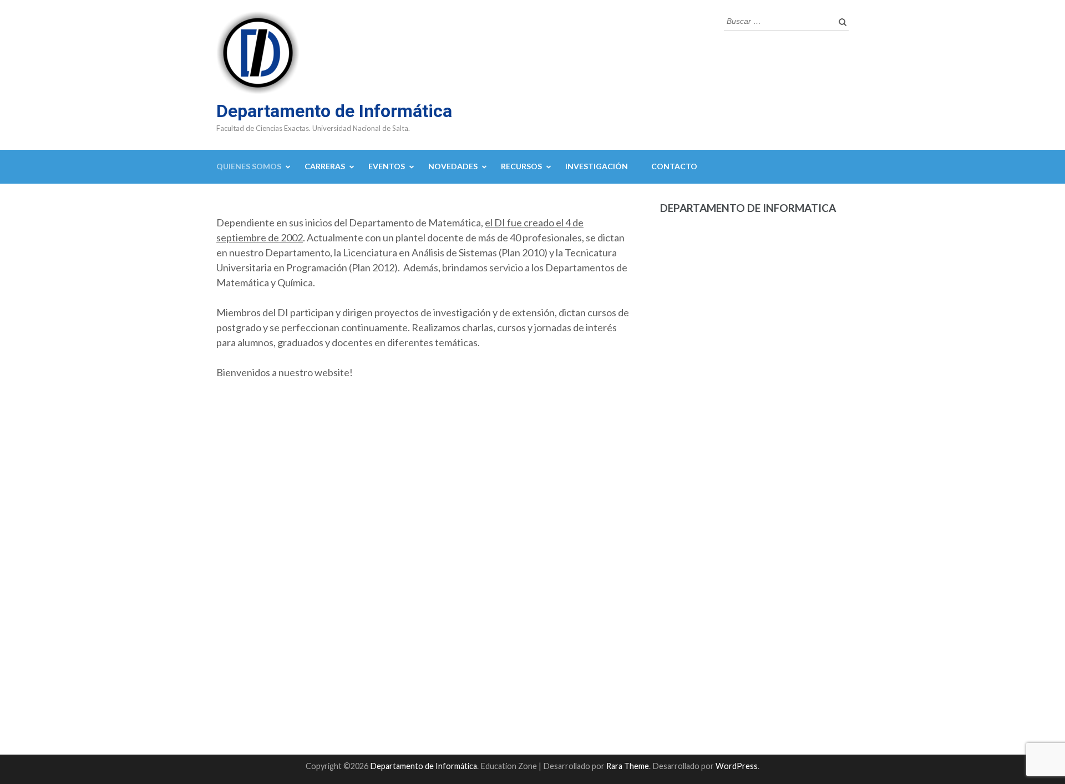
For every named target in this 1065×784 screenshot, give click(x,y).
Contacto (674, 166)
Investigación (596, 166)
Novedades (453, 166)
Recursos (521, 166)
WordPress (737, 766)
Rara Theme (627, 766)
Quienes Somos (248, 166)
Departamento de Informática (334, 111)
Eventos (386, 166)
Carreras (325, 166)
